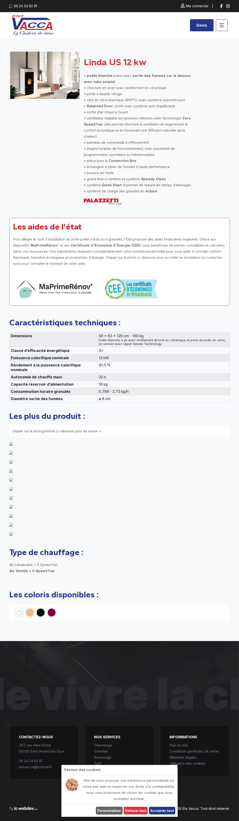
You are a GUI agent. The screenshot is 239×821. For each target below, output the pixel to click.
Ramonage (102, 757)
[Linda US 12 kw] (45, 75)
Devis (202, 25)
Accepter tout (162, 811)
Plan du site (178, 745)
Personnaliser (109, 811)
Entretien (101, 751)
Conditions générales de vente (193, 751)
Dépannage (103, 745)
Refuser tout (135, 811)
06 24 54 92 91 (25, 6)
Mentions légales (183, 757)
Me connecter (196, 6)
